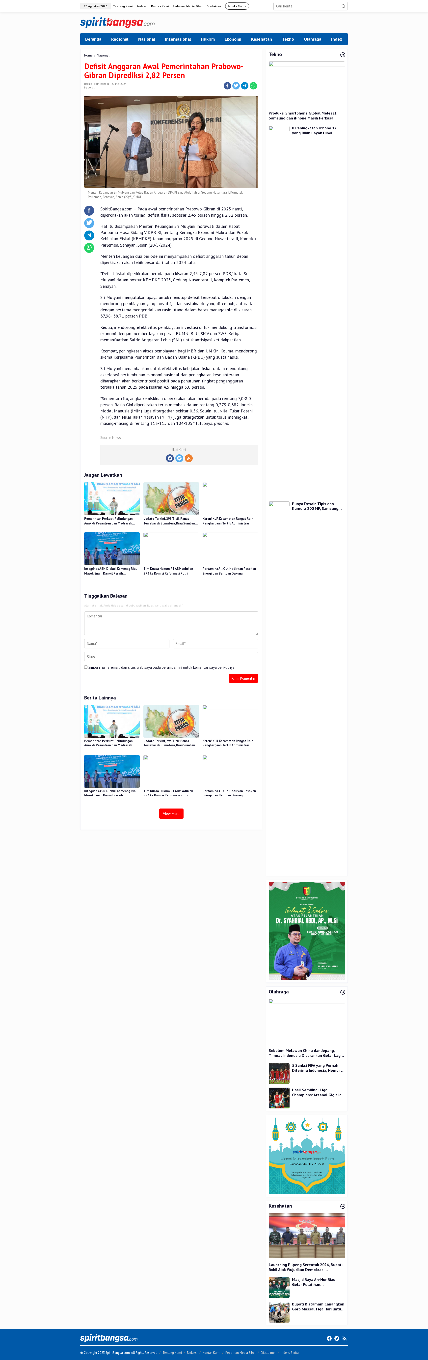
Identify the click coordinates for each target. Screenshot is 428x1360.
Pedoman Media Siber (240, 1353)
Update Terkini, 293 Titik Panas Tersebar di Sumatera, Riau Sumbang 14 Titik (170, 521)
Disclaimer (268, 1353)
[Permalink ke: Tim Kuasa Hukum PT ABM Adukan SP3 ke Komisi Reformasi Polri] (171, 548)
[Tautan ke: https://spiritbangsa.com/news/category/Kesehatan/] (343, 1206)
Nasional (89, 87)
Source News (110, 437)
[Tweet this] (236, 85)
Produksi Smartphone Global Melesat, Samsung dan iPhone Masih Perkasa (303, 116)
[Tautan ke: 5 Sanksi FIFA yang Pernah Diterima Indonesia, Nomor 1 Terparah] (279, 1073)
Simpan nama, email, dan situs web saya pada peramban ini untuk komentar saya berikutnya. (161, 667)
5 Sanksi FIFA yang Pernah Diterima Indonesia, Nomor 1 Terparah (317, 1068)
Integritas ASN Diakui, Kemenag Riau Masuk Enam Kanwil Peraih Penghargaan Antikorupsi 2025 (110, 571)
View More (171, 813)
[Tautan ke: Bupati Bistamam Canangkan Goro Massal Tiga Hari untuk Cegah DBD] (279, 1311)
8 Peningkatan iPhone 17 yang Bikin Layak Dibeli (314, 131)
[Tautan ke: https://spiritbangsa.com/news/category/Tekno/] (343, 55)
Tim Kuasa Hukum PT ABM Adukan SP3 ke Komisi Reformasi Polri (168, 571)
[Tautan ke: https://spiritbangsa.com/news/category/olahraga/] (343, 992)
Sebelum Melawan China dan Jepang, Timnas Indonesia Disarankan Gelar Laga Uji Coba (306, 1053)
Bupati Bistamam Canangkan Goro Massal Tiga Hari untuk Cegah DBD (318, 1306)
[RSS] (189, 458)
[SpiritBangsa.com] (117, 22)
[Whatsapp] (253, 85)
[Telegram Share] (244, 85)
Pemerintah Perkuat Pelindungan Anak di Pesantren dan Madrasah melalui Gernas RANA (108, 521)
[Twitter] (179, 458)
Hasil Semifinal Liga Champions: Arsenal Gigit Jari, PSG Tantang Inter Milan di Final (318, 1092)
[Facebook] (170, 458)
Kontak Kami (211, 1353)
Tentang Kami (172, 1353)
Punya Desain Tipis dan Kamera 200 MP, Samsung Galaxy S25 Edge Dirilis (315, 506)
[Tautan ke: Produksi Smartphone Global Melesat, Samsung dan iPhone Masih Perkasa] (307, 84)
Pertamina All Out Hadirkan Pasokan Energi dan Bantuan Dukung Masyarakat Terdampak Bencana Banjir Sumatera (229, 571)
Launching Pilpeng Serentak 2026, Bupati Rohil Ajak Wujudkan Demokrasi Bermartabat (306, 1267)
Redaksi (192, 1353)
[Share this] (227, 85)
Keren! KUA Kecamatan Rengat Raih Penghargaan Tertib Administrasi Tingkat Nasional (228, 521)
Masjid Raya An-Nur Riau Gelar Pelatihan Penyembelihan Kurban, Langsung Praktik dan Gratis (317, 1282)
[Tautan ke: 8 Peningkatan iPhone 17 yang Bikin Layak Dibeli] (279, 311)
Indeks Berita (290, 1353)
